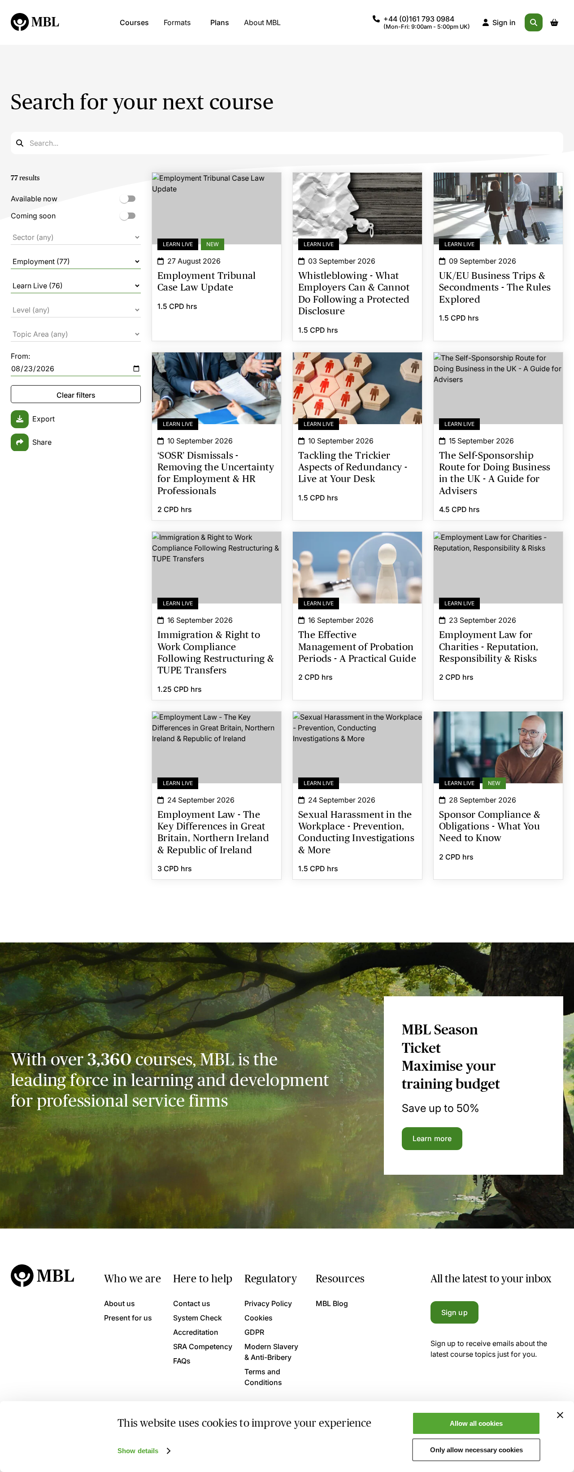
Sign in (504, 22)
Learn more (432, 1138)
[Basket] (554, 22)
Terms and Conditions (263, 1377)
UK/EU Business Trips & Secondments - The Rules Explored (498, 189)
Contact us (191, 1303)
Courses (134, 22)
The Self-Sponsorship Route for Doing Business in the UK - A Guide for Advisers (498, 374)
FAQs (182, 1360)
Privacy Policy (268, 1303)
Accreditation (195, 1332)
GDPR (254, 1332)
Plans (219, 22)
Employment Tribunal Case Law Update (216, 183)
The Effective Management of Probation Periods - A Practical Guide (357, 548)
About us (119, 1303)
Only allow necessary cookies (476, 1450)
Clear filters (76, 395)
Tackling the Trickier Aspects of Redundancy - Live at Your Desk (357, 368)
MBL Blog (332, 1303)
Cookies (258, 1317)
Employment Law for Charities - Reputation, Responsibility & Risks (498, 548)
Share (42, 442)
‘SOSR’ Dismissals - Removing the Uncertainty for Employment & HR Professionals (216, 374)
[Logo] (35, 22)
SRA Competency (202, 1346)
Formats (177, 22)
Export (43, 418)
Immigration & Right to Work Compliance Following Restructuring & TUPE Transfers (216, 548)
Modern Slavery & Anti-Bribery (271, 1352)
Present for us (128, 1317)
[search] (534, 22)
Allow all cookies (476, 1423)
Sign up (454, 1312)
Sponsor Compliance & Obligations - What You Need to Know (498, 727)
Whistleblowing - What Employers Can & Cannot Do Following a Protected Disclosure (357, 189)
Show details (137, 1451)
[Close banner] (560, 1415)
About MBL (262, 22)
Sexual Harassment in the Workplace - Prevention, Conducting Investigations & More (357, 733)
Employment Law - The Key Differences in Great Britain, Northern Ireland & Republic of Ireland (216, 733)
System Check (197, 1317)
